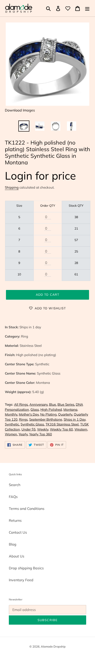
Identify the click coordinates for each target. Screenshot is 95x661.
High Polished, (51, 409)
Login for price (40, 175)
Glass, (35, 409)
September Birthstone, (46, 419)
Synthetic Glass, (33, 424)
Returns (15, 520)
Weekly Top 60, (62, 429)
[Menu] (87, 8)
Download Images (20, 110)
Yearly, (23, 434)
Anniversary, (38, 404)
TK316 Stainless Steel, (62, 424)
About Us (16, 556)
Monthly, (11, 414)
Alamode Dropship (53, 646)
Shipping (12, 187)
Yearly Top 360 (40, 434)
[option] (24, 126)
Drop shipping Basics (26, 568)
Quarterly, (65, 414)
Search (14, 485)
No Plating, (48, 414)
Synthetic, (12, 424)
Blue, (53, 404)
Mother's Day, (29, 414)
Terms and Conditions (26, 508)
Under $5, (28, 429)
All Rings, (21, 404)
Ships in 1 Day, (75, 419)
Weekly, (43, 429)
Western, (81, 429)
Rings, (23, 419)
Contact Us (18, 532)
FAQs (13, 496)
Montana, (70, 409)
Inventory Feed (21, 580)
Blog (12, 544)
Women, (11, 434)
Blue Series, (66, 404)
